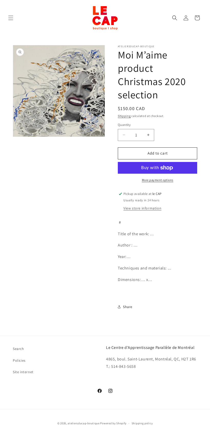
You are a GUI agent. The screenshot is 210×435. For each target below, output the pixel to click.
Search (18, 348)
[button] (10, 17)
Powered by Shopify (113, 423)
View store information (142, 208)
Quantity (124, 125)
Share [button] (127, 306)
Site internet (23, 372)
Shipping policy (142, 423)
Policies (19, 360)
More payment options (157, 180)
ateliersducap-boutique (83, 423)
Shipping (124, 116)
